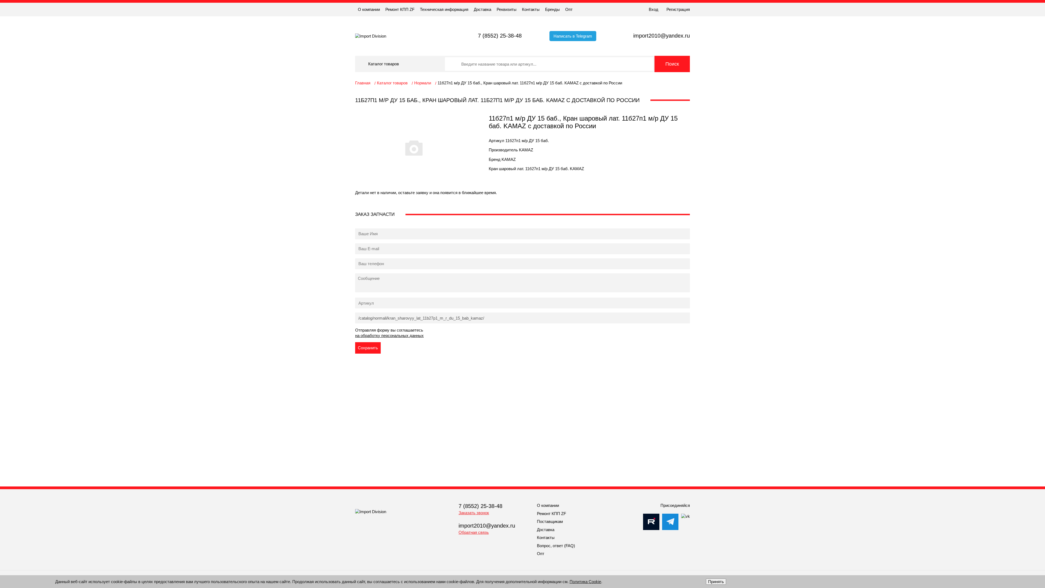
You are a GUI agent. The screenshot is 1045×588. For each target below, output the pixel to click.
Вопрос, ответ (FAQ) (556, 545)
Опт (569, 9)
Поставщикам (550, 521)
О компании (369, 9)
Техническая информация (444, 9)
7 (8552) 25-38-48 (500, 36)
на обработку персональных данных (389, 335)
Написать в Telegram (573, 36)
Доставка (482, 9)
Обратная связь (474, 532)
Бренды (552, 9)
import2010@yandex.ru (661, 36)
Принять (716, 581)
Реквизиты (507, 9)
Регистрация (678, 9)
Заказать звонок (474, 512)
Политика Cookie (585, 581)
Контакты (531, 9)
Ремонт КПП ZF (399, 9)
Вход (653, 9)
